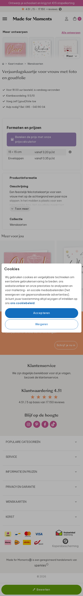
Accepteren (41, 313)
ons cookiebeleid (22, 303)
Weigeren (41, 324)
